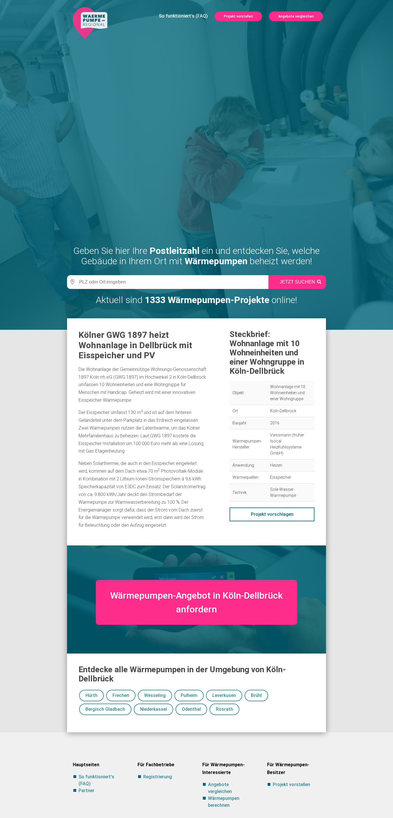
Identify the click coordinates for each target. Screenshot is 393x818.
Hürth (91, 695)
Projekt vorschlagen (272, 514)
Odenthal (191, 709)
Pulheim (189, 695)
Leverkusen (224, 695)
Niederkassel (153, 709)
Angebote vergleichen (296, 16)
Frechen (120, 695)
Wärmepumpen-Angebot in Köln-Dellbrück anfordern (196, 602)
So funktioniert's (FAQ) (183, 16)
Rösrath (224, 709)
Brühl (256, 695)
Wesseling (155, 695)
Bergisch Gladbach (105, 709)
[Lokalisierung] (71, 282)
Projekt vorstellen (238, 16)
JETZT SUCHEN (297, 281)
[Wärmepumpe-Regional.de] (90, 22)
